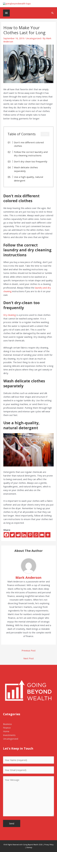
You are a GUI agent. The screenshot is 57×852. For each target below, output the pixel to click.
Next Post (28, 658)
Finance (7, 727)
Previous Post (29, 650)
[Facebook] (6, 534)
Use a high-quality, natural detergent (28, 178)
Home (6, 731)
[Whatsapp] (36, 534)
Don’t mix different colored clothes (29, 144)
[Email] (42, 534)
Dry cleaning (9, 314)
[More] (47, 534)
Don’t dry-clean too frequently (30, 161)
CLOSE (45, 134)
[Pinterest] (30, 534)
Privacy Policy (49, 845)
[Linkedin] (24, 534)
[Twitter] (12, 534)
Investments (9, 735)
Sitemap (29, 847)
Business (7, 724)
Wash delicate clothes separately (26, 169)
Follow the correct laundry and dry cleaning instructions (31, 153)
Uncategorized (33, 38)
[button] (52, 12)
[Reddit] (18, 534)
